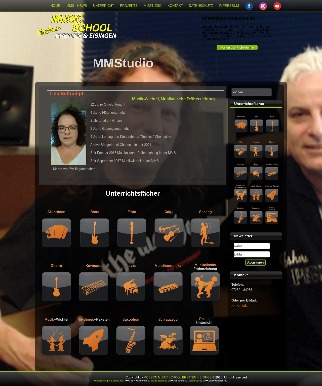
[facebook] (249, 6)
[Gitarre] (56, 313)
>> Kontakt (239, 306)
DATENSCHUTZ (201, 6)
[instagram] (263, 6)
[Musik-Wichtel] (56, 367)
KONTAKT (175, 6)
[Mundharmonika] (167, 313)
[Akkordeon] (56, 259)
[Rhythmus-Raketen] (93, 367)
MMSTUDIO (153, 6)
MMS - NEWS (76, 6)
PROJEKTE (129, 6)
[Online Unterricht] (204, 367)
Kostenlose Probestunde (237, 47)
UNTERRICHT (103, 6)
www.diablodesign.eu (215, 380)
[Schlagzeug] (167, 367)
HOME (55, 6)
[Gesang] (205, 259)
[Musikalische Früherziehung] (205, 313)
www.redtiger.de (177, 380)
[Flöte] (131, 259)
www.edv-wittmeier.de (137, 380)
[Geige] (168, 259)
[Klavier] (130, 313)
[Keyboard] (93, 313)
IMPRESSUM (229, 6)
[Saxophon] (130, 367)
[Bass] (94, 259)
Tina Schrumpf (66, 93)
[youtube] (277, 6)
